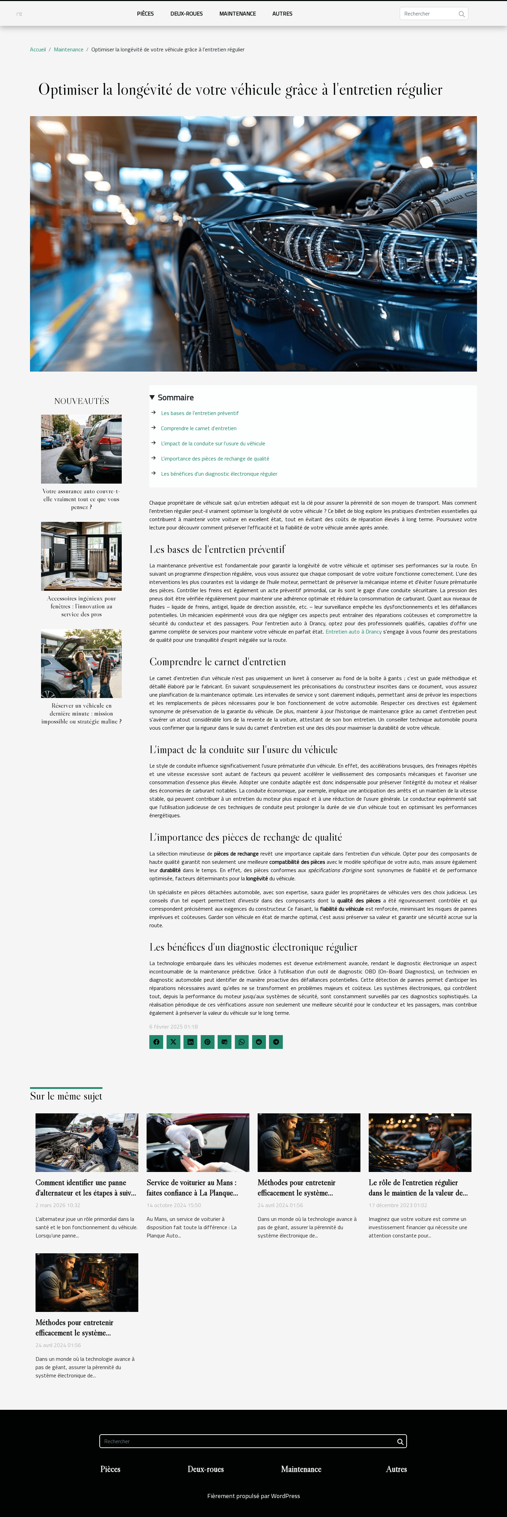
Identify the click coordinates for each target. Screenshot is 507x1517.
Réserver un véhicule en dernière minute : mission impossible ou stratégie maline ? (81, 713)
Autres (282, 13)
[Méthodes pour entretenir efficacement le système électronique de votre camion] (309, 1142)
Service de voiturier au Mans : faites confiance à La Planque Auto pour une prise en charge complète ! (192, 1197)
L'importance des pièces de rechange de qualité (215, 458)
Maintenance (237, 13)
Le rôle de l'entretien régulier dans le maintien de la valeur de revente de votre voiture (416, 1192)
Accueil (38, 49)
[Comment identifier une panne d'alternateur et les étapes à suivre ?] (87, 1142)
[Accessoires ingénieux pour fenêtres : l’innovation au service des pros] (81, 556)
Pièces (145, 13)
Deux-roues (186, 13)
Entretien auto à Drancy (354, 631)
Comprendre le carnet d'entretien (199, 428)
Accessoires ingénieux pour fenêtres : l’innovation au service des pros (81, 606)
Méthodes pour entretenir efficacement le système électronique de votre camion (301, 1192)
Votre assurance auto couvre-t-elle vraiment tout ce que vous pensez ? (81, 499)
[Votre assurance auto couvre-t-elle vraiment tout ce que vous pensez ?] (81, 448)
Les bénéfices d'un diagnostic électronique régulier (219, 473)
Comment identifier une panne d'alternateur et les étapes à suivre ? (86, 1192)
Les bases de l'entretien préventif (200, 413)
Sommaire (176, 397)
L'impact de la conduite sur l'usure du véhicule (213, 443)
